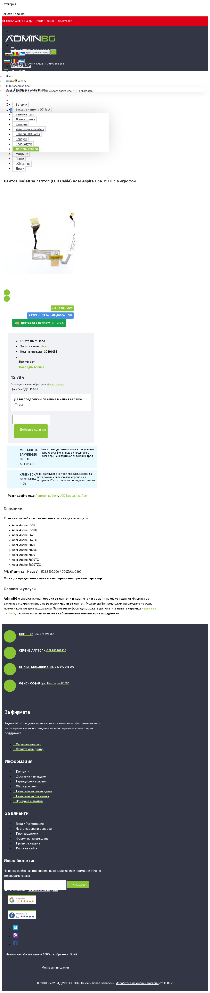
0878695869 (65, 21)
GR (17, 9)
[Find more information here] (171, 934)
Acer (44, 346)
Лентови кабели (46, 496)
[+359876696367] (15, 937)
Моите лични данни (55, 967)
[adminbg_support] (15, 929)
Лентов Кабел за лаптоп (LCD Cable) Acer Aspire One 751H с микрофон (50, 90)
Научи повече (55, 384)
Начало (8, 76)
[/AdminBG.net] (15, 944)
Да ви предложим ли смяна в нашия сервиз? (48, 399)
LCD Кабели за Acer (18, 86)
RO (10, 9)
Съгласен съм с (33, 890)
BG (4, 9)
